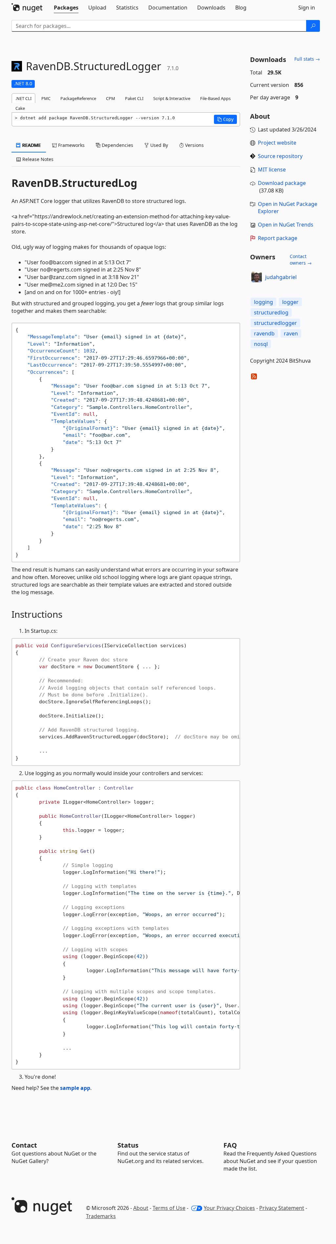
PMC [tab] (46, 98)
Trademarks (101, 1216)
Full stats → (307, 59)
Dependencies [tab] (116, 145)
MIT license (272, 169)
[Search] (313, 26)
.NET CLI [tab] (23, 98)
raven (291, 333)
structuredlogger (275, 323)
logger (290, 302)
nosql (261, 344)
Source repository (280, 156)
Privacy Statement (281, 1208)
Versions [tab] (194, 145)
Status (127, 1145)
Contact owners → (301, 259)
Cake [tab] (20, 108)
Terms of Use (169, 1208)
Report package (277, 238)
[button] (225, 119)
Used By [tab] (158, 145)
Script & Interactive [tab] (171, 98)
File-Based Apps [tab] (215, 98)
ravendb (264, 333)
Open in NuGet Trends (285, 224)
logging (263, 302)
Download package (282, 183)
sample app (75, 1088)
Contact (24, 1145)
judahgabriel (281, 277)
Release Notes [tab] (37, 159)
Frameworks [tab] (71, 145)
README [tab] (31, 145)
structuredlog (271, 312)
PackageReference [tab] (78, 98)
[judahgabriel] (256, 277)
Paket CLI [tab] (134, 98)
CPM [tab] (110, 98)
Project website (277, 142)
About (140, 1208)
